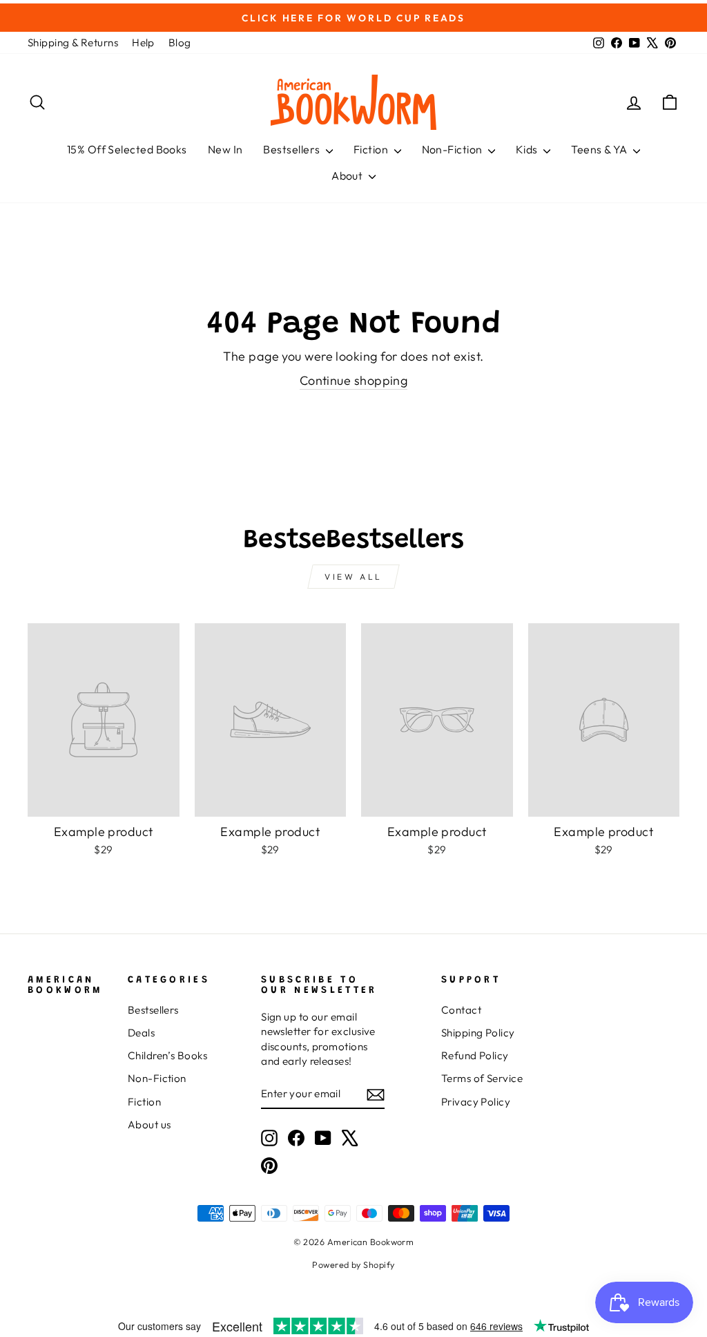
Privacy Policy (475, 1101)
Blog (179, 42)
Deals (141, 1032)
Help (143, 42)
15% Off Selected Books (127, 149)
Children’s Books (167, 1055)
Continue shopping (354, 380)
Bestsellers (292, 149)
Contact (461, 1009)
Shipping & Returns (73, 42)
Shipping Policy (478, 1032)
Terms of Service (482, 1078)
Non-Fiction (453, 149)
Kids (528, 149)
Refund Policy (475, 1055)
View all (353, 576)
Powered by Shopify (353, 1264)
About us (149, 1124)
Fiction (372, 149)
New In (225, 149)
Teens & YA (600, 149)
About (348, 175)
